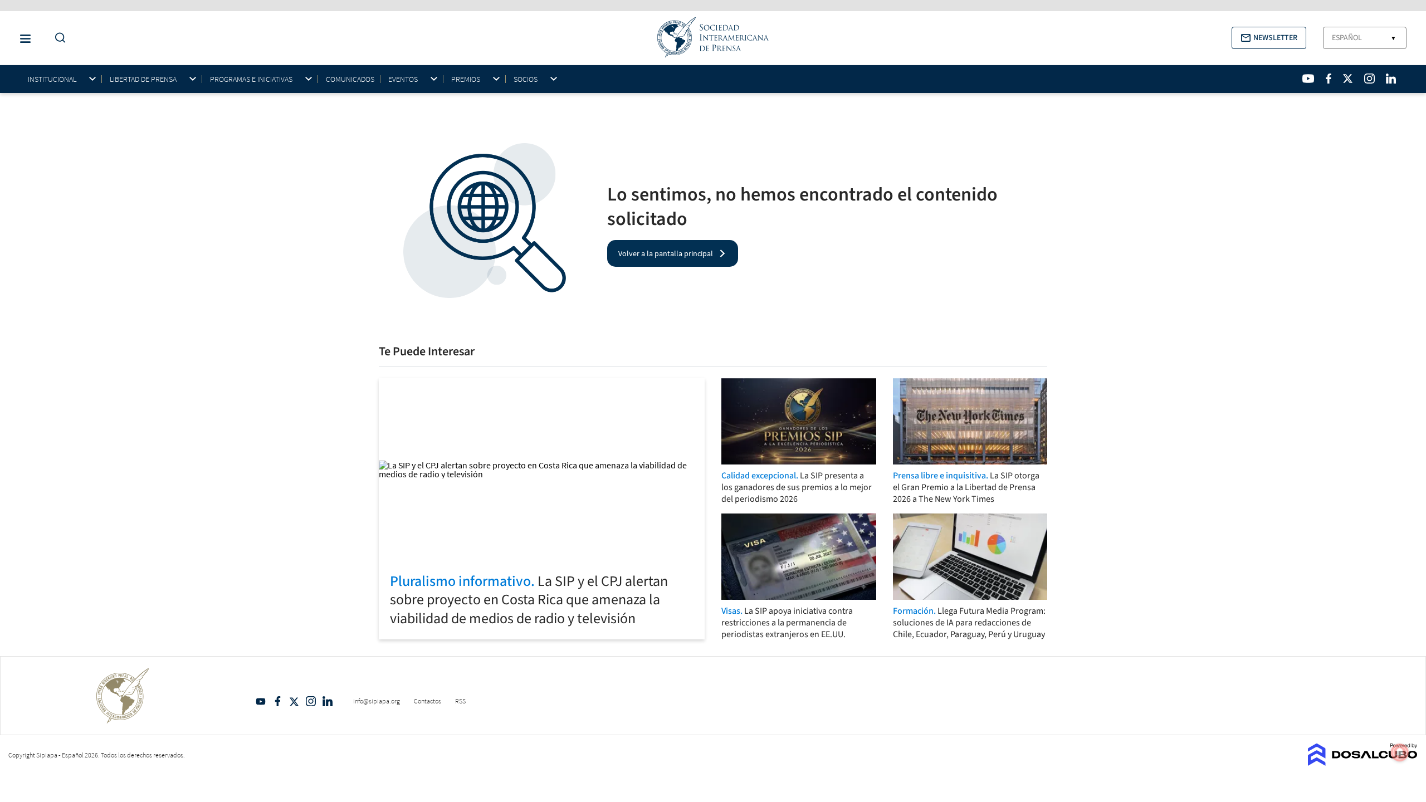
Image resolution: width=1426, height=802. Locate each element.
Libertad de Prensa (143, 79)
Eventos (403, 79)
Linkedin (328, 701)
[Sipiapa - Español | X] (1348, 78)
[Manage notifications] (1400, 752)
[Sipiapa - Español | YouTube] (1308, 78)
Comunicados (350, 79)
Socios (526, 79)
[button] (1269, 38)
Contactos (427, 701)
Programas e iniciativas (251, 79)
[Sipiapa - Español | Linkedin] (1391, 79)
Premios (465, 79)
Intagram (311, 701)
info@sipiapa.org (376, 701)
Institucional (52, 79)
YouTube (261, 701)
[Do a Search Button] (57, 38)
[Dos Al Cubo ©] (1363, 762)
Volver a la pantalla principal (665, 253)
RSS (460, 701)
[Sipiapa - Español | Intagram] (1369, 79)
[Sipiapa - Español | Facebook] (1328, 79)
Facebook (277, 701)
